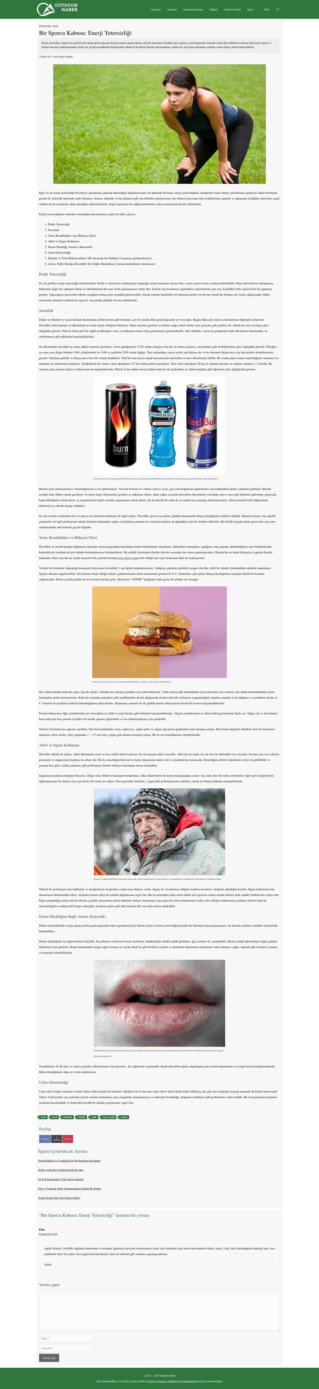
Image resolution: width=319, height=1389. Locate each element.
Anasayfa (156, 9)
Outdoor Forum (232, 9)
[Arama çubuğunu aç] (277, 9)
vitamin (124, 1117)
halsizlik (81, 1117)
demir (43, 1117)
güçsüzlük (67, 1117)
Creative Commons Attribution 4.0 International (172, 1381)
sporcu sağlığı (109, 1117)
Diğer (250, 9)
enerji (54, 1117)
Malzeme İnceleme (193, 9)
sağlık (94, 1117)
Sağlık (55, 25)
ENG (267, 9)
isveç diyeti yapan (128, 558)
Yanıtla (47, 1264)
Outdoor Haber (45, 25)
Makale (213, 9)
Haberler (172, 9)
